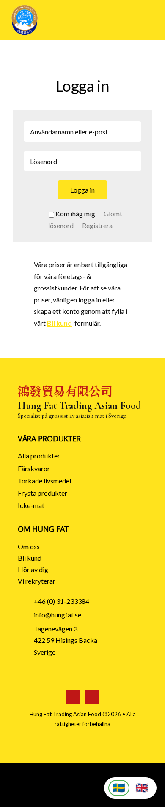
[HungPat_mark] (24, 7)
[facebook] (73, 697)
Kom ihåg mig (75, 213)
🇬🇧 (141, 787)
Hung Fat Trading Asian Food (65, 714)
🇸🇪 (119, 787)
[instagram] (92, 697)
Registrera (97, 225)
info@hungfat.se (57, 615)
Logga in (82, 190)
